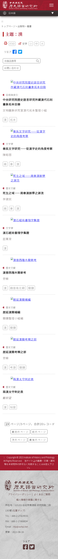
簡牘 (31, 288)
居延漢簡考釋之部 (14, 352)
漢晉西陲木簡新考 (14, 272)
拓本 (13, 120)
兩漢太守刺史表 (13, 392)
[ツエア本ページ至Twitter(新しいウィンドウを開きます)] (20, 52)
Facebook (26, 547)
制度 (13, 407)
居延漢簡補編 (11, 312)
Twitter (32, 547)
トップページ (8, 26)
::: (2, 21)
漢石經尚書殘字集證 (16, 233)
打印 (12, 43)
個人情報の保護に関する (29, 499)
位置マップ (18, 510)
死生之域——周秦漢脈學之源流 (23, 193)
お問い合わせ (11, 68)
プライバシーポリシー (19, 494)
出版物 (21, 26)
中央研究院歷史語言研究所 (19, 5)
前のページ (39, 431)
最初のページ (20, 431)
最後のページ (37, 439)
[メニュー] (51, 5)
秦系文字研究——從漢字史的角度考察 (28, 148)
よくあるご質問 (42, 494)
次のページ (19, 439)
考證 (13, 367)
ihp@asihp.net (20, 526)
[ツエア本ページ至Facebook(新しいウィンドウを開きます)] (15, 52)
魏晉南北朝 (17, 288)
